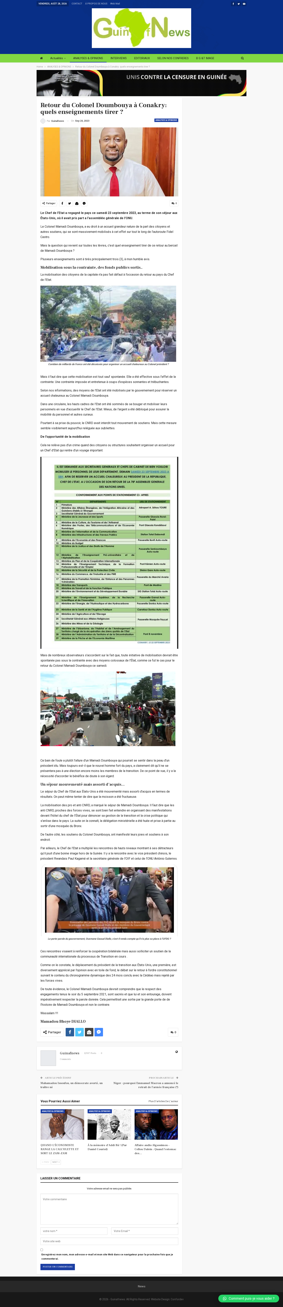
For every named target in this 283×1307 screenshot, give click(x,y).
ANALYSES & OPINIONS (88, 58)
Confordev (177, 1299)
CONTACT (77, 3)
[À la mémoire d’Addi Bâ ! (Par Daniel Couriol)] (109, 1124)
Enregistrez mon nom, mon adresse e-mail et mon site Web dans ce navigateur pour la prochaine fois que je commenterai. (107, 1256)
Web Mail (115, 3)
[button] (248, 1298)
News (141, 1286)
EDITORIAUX (142, 58)
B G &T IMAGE (205, 58)
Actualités (56, 58)
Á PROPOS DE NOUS (96, 3)
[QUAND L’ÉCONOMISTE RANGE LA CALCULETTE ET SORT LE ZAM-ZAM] (62, 1124)
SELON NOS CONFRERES (173, 58)
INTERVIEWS (119, 58)
